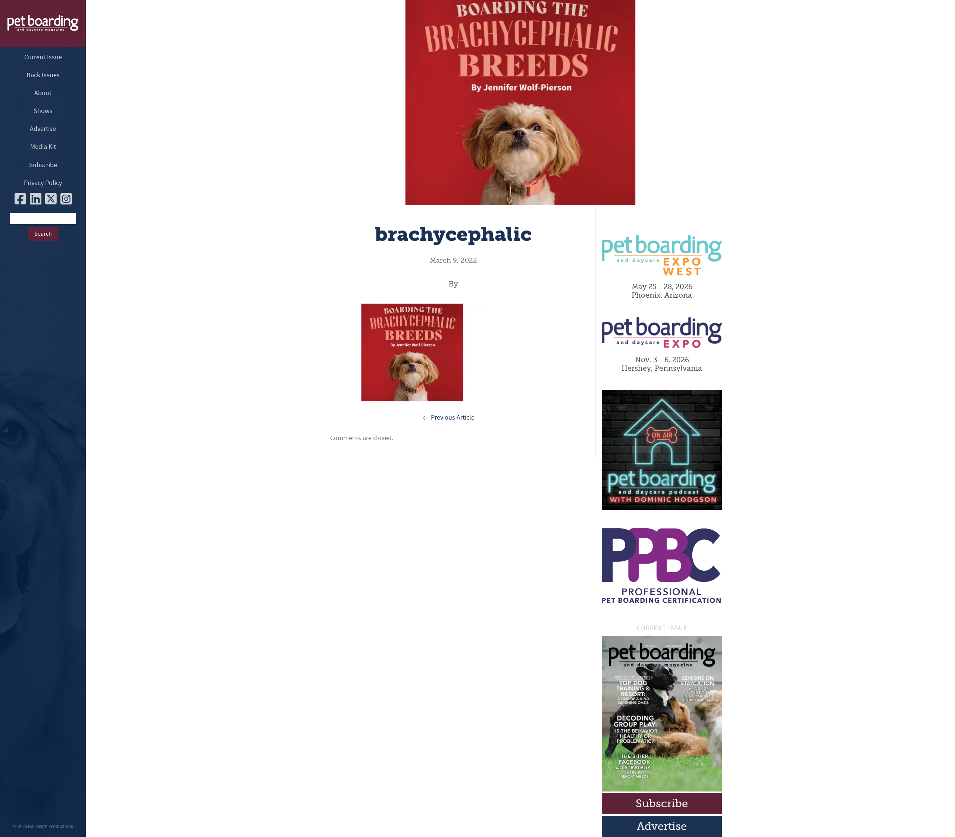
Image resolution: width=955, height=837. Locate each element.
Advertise (43, 129)
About (42, 93)
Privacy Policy (43, 183)
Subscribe (43, 165)
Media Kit (43, 146)
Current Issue (43, 57)
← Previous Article (449, 417)
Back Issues (43, 75)
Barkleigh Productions (50, 827)
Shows (43, 111)
